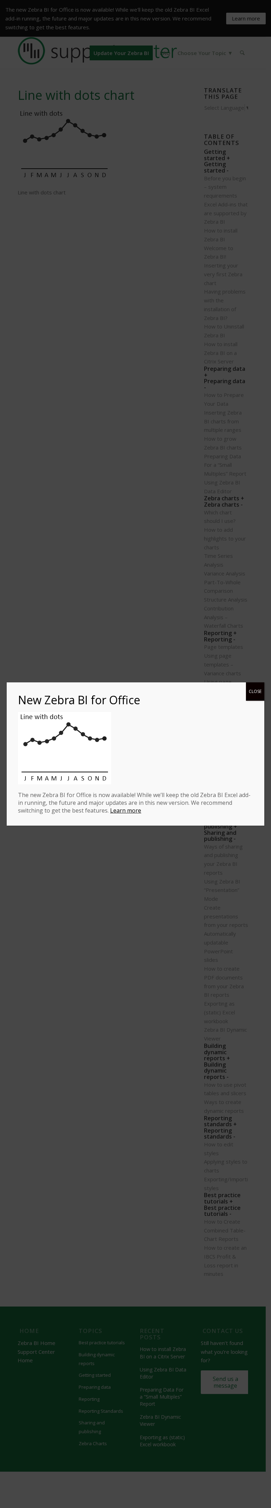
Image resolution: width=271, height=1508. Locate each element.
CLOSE (255, 691)
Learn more (125, 810)
